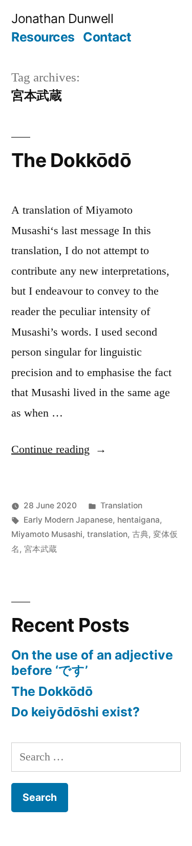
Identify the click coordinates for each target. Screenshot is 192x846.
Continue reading (58, 449)
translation (107, 534)
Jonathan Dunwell (62, 18)
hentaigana (138, 520)
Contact (107, 37)
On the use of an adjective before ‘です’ (92, 662)
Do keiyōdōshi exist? (75, 711)
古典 (140, 534)
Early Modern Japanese (68, 520)
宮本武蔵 (40, 549)
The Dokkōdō (71, 160)
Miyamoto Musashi (46, 534)
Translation (121, 505)
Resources (43, 37)
